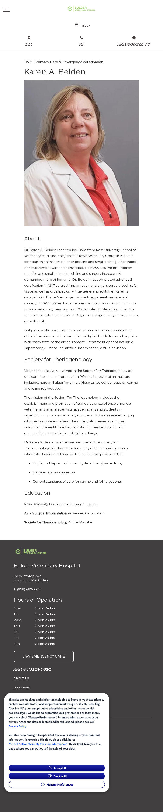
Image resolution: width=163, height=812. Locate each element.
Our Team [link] (22, 687)
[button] (6, 10)
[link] (81, 8)
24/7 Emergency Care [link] (43, 656)
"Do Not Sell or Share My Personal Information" (38, 744)
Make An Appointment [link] (32, 669)
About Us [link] (21, 678)
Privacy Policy (17, 726)
